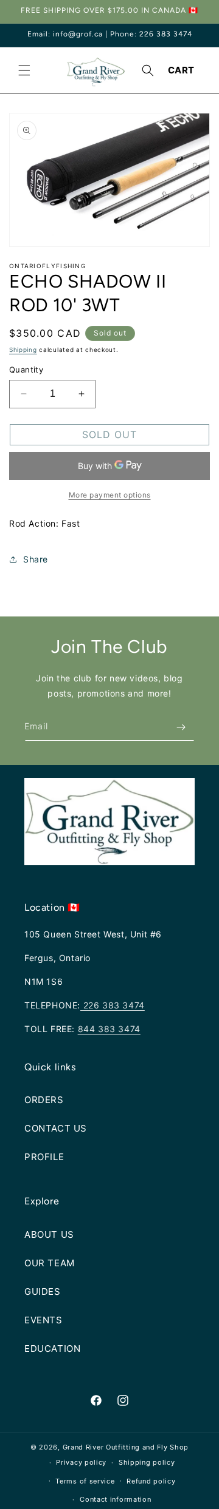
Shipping (23, 349)
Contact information (115, 1499)
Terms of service (84, 1481)
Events (43, 1320)
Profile (44, 1157)
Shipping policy (147, 1462)
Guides (42, 1291)
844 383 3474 (109, 1029)
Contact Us (55, 1128)
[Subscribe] (180, 727)
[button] (24, 70)
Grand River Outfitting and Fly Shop (126, 1447)
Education (52, 1348)
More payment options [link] (110, 494)
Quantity (26, 369)
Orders (44, 1100)
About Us (49, 1234)
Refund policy (151, 1481)
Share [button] (35, 559)
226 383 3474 (112, 1005)
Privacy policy (81, 1462)
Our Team (49, 1263)
